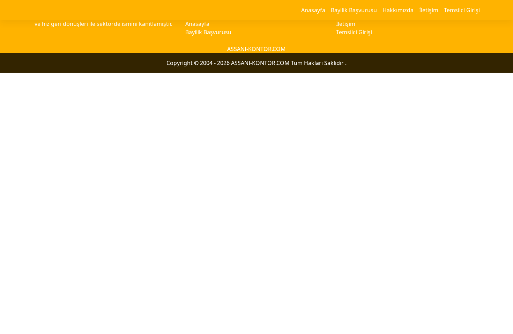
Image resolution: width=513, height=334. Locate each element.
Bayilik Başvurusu (354, 10)
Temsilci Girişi (462, 10)
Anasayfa (313, 10)
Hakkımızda (398, 10)
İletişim (428, 10)
